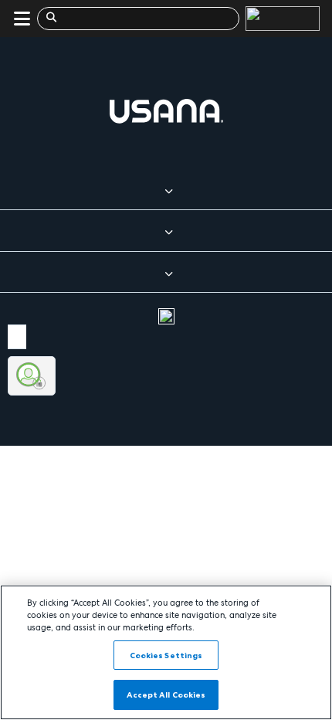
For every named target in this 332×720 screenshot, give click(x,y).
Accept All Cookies (166, 694)
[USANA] (279, 18)
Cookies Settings (166, 655)
